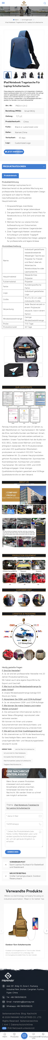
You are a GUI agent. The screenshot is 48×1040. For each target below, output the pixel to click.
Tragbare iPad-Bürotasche (12, 764)
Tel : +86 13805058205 (16, 997)
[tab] (10, 175)
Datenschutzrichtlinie (22, 1024)
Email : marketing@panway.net (20, 1002)
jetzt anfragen (15, 152)
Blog (23, 1013)
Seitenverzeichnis (11, 1013)
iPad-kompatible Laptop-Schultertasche (17, 760)
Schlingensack (27, 19)
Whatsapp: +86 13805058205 (19, 1006)
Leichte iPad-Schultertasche (24, 749)
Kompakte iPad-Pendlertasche (14, 757)
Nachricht (32, 1013)
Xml (6, 1024)
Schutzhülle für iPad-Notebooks (15, 753)
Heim (17, 19)
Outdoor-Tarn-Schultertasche (18, 945)
